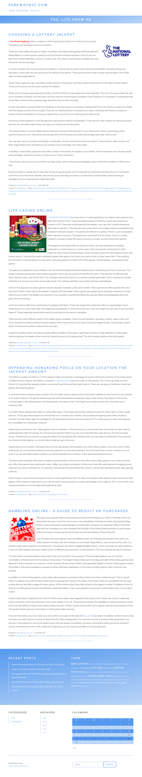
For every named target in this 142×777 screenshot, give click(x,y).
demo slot (113, 664)
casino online (93, 664)
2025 (44, 718)
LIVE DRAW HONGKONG (58, 217)
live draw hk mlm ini (41, 348)
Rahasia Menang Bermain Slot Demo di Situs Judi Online (37, 664)
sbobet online (96, 679)
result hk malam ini (97, 191)
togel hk (13, 194)
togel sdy (110, 683)
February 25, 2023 (29, 185)
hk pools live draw (56, 345)
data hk (34, 636)
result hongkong (110, 191)
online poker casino (100, 675)
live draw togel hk (24, 351)
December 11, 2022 (30, 343)
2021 (44, 733)
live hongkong (41, 191)
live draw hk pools (67, 348)
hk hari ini (35, 188)
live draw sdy (121, 672)
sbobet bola (87, 679)
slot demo (74, 682)
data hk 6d (36, 494)
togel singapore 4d (84, 686)
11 (85, 731)
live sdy (80, 676)
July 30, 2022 (28, 633)
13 (103, 731)
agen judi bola (80, 663)
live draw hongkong (19, 41)
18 (85, 735)
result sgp (74, 679)
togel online (103, 636)
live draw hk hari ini (86, 188)
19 (94, 735)
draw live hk (36, 345)
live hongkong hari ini (54, 191)
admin (18, 185)
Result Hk (75, 191)
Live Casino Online (31, 210)
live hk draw (35, 351)
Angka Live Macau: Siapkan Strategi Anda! (31, 669)
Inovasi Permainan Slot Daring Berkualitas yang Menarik (37, 682)
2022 (44, 729)
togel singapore (18, 10)
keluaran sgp (104, 672)
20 (103, 735)
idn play (97, 667)
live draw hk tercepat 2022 (99, 348)
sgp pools (110, 679)
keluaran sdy (96, 672)
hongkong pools (64, 188)
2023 (44, 725)
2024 (44, 722)
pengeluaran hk (118, 676)
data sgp (107, 664)
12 (94, 731)
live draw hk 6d (78, 345)
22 (120, 735)
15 (120, 731)
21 (111, 735)
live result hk (66, 191)
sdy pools (104, 679)
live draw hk (75, 188)
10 (76, 731)
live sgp (85, 676)
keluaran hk (61, 636)
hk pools (42, 188)
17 (76, 735)
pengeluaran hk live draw (49, 351)
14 (111, 731)
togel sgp (117, 683)
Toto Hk (34, 10)
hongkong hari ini (52, 188)
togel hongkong (92, 636)
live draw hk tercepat (101, 188)
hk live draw (45, 345)
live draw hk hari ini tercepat (108, 345)
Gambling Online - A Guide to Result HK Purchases (68, 511)
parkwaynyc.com (28, 5)
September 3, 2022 (30, 491)
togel (84, 636)
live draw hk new (54, 348)
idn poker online (108, 668)
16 (129, 731)
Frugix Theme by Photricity (18, 766)
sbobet (80, 679)
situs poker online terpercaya (121, 679)
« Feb (74, 748)
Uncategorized (21, 188)
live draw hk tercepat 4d (118, 348)
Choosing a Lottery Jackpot (42, 34)
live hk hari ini (31, 191)
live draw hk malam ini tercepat (22, 348)
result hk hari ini (84, 191)
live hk (23, 191)
